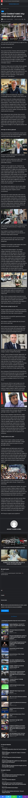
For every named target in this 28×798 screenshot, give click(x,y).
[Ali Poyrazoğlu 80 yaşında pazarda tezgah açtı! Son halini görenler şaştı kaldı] (5, 643)
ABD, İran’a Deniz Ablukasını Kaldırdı (18, 696)
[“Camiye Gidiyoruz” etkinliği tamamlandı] (5, 681)
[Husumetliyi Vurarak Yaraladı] (5, 650)
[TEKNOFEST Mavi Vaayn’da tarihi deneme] (5, 692)
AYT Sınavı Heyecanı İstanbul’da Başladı (11, 1)
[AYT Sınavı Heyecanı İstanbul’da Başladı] (5, 631)
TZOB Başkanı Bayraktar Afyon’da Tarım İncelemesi (13, 620)
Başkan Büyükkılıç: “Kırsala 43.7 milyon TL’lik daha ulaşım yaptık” (17, 625)
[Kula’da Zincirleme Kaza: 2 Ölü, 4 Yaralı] (5, 715)
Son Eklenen (14, 616)
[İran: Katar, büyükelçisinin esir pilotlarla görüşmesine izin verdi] (5, 661)
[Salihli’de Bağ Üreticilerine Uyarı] (5, 686)
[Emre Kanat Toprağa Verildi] (5, 721)
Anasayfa (4, 8)
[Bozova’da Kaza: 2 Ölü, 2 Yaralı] (5, 655)
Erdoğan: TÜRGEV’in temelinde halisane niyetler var (17, 666)
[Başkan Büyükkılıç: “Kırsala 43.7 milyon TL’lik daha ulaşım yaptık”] (5, 626)
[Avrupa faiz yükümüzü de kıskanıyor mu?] (5, 704)
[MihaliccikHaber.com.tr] (14, 4)
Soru (8, 8)
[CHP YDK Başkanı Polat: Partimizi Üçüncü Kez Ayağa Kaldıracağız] (5, 735)
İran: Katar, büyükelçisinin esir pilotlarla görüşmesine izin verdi (17, 660)
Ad (2, 590)
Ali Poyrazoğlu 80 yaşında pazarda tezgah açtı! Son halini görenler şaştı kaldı (18, 643)
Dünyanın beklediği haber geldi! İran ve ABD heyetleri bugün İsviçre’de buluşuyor (18, 637)
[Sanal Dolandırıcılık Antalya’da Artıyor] (5, 710)
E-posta (3, 595)
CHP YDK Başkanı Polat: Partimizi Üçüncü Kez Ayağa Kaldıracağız (17, 734)
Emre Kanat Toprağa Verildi (16, 720)
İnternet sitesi (4, 600)
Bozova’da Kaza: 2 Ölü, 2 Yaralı (17, 654)
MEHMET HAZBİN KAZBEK (8, 19)
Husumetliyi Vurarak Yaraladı (16, 648)
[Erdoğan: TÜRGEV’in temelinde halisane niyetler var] (5, 667)
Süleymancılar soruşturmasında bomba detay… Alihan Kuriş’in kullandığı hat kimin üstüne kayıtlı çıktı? (17, 673)
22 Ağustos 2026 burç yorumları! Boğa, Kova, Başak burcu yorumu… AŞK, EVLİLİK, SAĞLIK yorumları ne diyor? (18, 728)
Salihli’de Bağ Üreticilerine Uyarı (17, 685)
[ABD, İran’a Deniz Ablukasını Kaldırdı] (5, 698)
